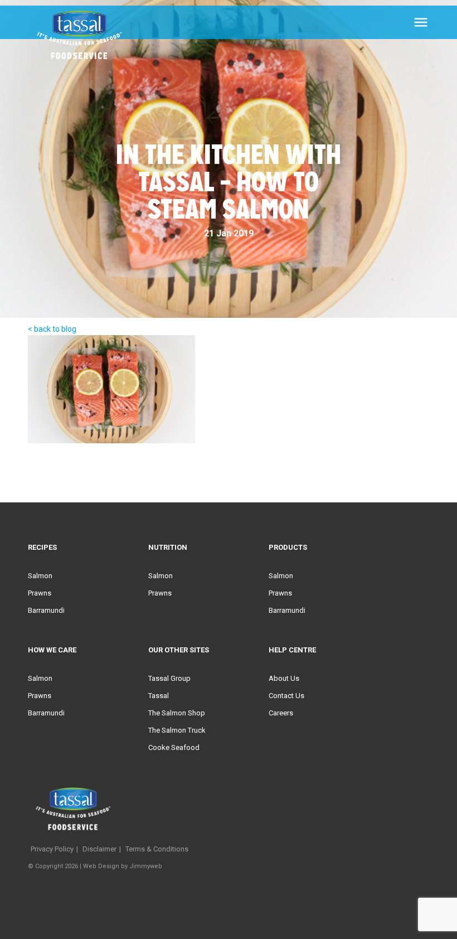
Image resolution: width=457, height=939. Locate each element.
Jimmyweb (145, 866)
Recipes (42, 547)
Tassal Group (169, 678)
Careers (281, 713)
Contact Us (286, 695)
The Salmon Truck (177, 730)
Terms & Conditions (156, 849)
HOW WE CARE (52, 650)
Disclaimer (99, 849)
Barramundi (46, 610)
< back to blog (52, 329)
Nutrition (167, 547)
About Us (284, 678)
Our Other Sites (178, 650)
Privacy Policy (52, 849)
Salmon (40, 576)
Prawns (39, 593)
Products (288, 547)
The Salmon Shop (176, 713)
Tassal (158, 695)
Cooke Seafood (174, 747)
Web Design (101, 866)
